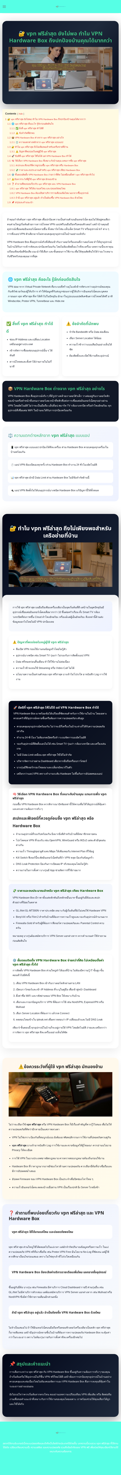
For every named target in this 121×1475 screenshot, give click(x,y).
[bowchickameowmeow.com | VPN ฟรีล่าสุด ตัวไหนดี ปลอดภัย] (60, 6)
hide (21, 114)
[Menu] (4, 6)
